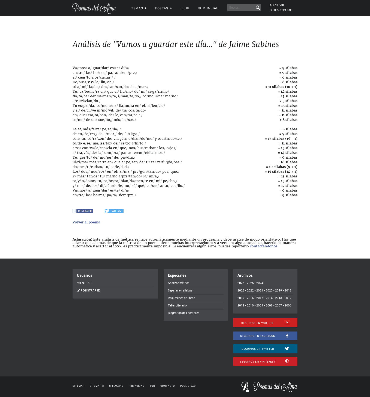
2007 (278, 305)
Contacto (167, 386)
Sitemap (78, 386)
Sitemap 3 (116, 386)
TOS (152, 386)
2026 (240, 282)
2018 (288, 290)
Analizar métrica (178, 282)
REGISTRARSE (282, 10)
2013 (278, 297)
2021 (259, 290)
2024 (259, 282)
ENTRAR (278, 4)
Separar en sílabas (180, 290)
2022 (250, 290)
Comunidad (208, 8)
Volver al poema (86, 222)
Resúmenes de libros (181, 297)
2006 (288, 305)
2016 (250, 297)
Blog (185, 8)
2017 (240, 297)
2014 (269, 297)
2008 (269, 305)
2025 (250, 282)
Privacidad (136, 386)
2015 (259, 297)
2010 (250, 305)
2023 (240, 290)
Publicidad (188, 386)
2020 (269, 290)
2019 (278, 290)
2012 (288, 297)
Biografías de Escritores (183, 312)
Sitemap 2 (97, 386)
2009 (259, 305)
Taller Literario (177, 305)
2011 (240, 305)
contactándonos (264, 246)
